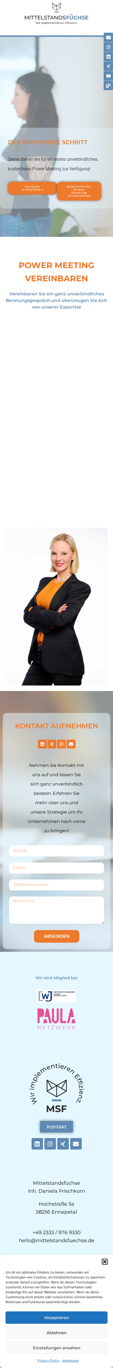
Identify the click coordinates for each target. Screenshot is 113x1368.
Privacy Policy (48, 1360)
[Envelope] (108, 37)
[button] (105, 1261)
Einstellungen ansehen (56, 1347)
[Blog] (108, 85)
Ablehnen (57, 1332)
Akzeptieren (56, 1317)
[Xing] (108, 66)
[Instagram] (108, 47)
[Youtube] (108, 76)
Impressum (70, 1360)
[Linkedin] (108, 56)
